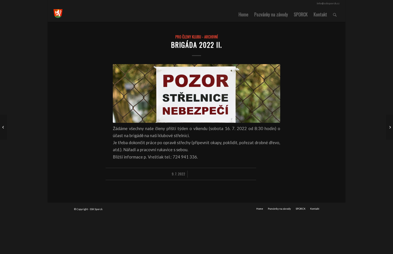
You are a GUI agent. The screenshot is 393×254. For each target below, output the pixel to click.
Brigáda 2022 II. (196, 45)
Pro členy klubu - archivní (196, 37)
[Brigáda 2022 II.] (196, 93)
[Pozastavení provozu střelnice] (3, 127)
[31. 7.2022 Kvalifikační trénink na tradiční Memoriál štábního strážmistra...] (389, 127)
